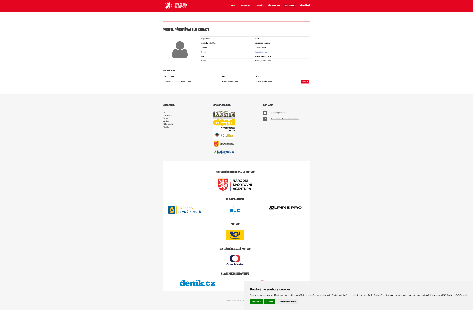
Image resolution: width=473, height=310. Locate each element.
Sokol (233, 5)
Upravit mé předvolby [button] (287, 301)
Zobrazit (305, 82)
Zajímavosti (246, 5)
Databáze (259, 5)
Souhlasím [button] (256, 301)
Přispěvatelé (290, 5)
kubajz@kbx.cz (261, 52)
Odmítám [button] (269, 301)
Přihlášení (305, 5)
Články (165, 118)
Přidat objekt (274, 5)
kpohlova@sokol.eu (278, 112)
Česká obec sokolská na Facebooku (285, 119)
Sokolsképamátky (180, 5)
